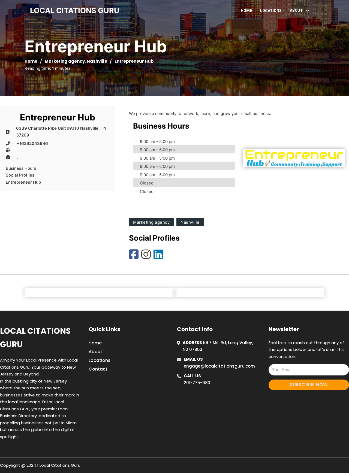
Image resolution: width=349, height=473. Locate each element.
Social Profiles (20, 175)
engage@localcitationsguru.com (219, 366)
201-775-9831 (198, 383)
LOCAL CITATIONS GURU (74, 10)
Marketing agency (65, 61)
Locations (271, 10)
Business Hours (21, 168)
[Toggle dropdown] (307, 11)
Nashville (97, 61)
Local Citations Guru (35, 338)
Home (246, 10)
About (95, 351)
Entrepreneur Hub (23, 182)
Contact (98, 369)
